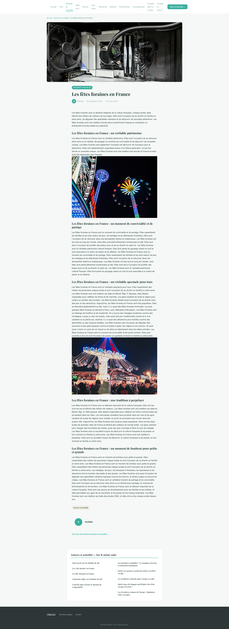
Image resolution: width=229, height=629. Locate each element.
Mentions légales (65, 614)
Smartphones (124, 7)
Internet (85, 7)
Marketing (103, 7)
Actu (61, 7)
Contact (78, 614)
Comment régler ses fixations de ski (87, 579)
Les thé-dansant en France (83, 574)
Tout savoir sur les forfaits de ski (85, 563)
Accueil (54, 7)
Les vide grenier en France (83, 568)
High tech (77, 6)
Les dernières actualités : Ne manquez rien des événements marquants (137, 564)
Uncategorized (139, 7)
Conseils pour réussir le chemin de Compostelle (86, 585)
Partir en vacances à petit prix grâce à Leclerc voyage (137, 572)
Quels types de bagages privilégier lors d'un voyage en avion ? (136, 585)
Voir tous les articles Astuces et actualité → (90, 534)
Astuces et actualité (61, 18)
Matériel (113, 7)
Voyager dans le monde (150, 7)
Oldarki (51, 614)
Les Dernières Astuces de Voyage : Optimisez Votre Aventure (136, 593)
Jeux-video (93, 6)
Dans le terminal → (177, 7)
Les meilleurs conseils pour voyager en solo (136, 579)
